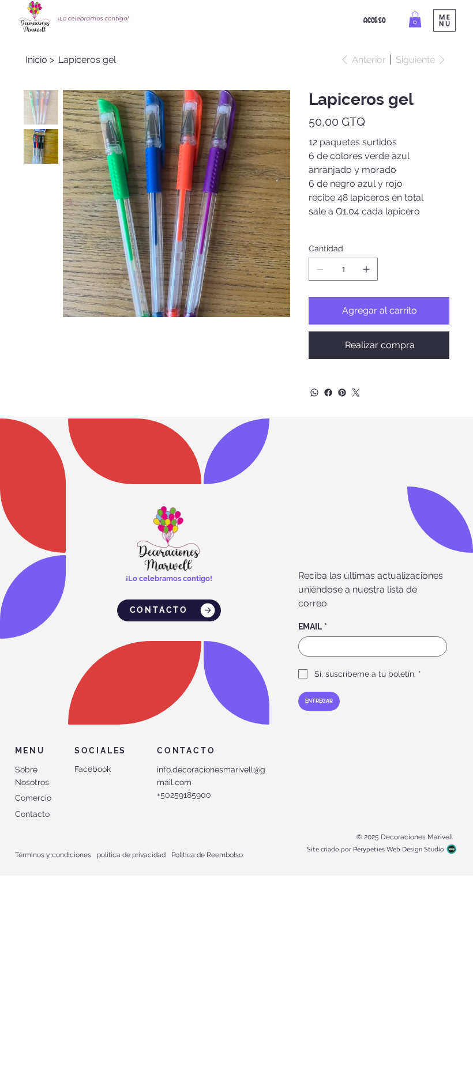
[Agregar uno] (366, 269)
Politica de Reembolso (207, 855)
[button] (415, 19)
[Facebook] (328, 392)
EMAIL (312, 626)
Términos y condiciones (53, 855)
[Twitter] (356, 392)
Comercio (33, 797)
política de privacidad (131, 855)
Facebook (92, 769)
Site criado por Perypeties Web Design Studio (375, 849)
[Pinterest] (342, 392)
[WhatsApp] (314, 392)
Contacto (32, 814)
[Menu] (444, 20)
